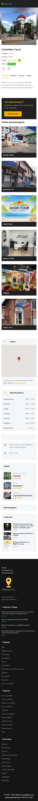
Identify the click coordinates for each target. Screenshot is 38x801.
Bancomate (6, 676)
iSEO (31, 797)
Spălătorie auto (7, 651)
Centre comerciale (8, 770)
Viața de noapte (7, 725)
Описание (5, 76)
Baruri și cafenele (8, 714)
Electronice (5, 780)
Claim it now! (12, 114)
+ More (28, 76)
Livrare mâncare (7, 699)
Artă (3, 732)
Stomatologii (6, 759)
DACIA (10, 57)
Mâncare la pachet (8, 703)
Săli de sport (6, 762)
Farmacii (5, 673)
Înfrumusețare (7, 717)
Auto (3, 647)
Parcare (4, 662)
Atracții (11, 53)
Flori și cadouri (7, 707)
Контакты (13, 76)
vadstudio (24, 797)
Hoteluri (4, 751)
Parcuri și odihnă (8, 684)
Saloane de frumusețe (9, 755)
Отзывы (21, 76)
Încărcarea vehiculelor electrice (13, 669)
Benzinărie (5, 658)
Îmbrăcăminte (7, 728)
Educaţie (5, 680)
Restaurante (6, 748)
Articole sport (6, 766)
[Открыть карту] (20, 383)
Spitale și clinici (7, 721)
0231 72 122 (13, 453)
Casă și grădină (7, 696)
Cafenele (5, 710)
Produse (4, 744)
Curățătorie (6, 777)
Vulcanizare (6, 665)
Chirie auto (5, 654)
